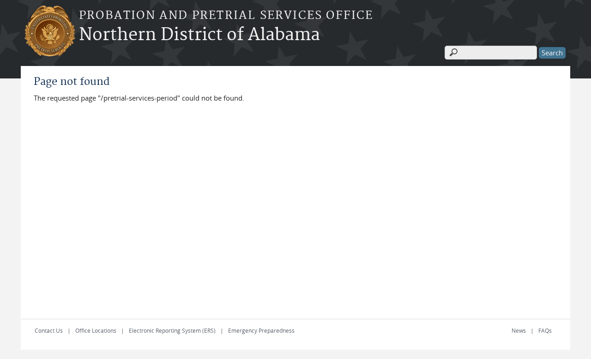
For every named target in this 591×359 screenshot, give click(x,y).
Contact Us (49, 330)
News (519, 330)
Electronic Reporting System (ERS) (172, 330)
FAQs (545, 330)
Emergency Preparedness (261, 330)
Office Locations (95, 330)
